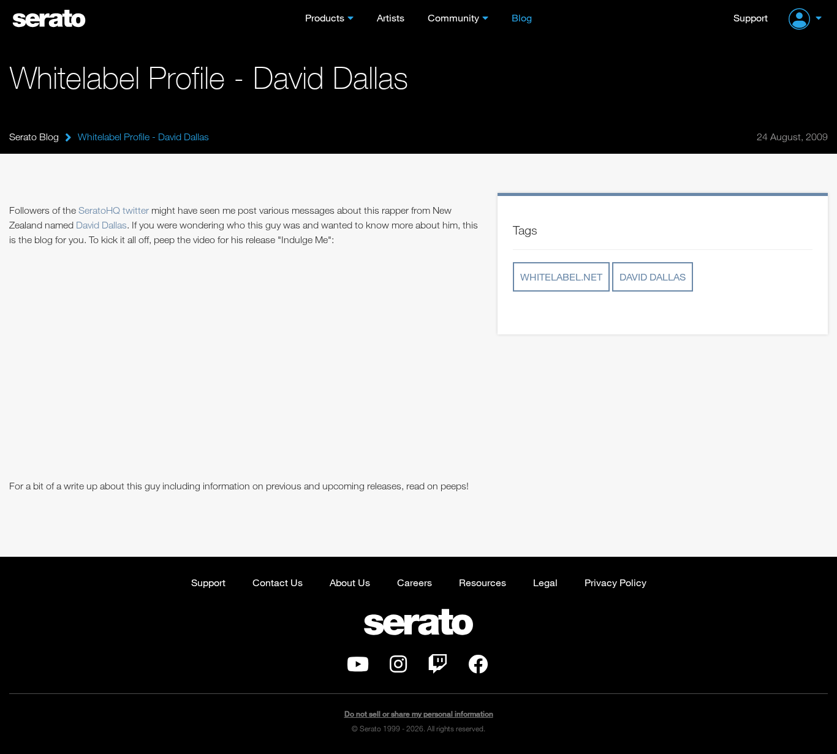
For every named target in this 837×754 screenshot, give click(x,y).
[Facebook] (478, 667)
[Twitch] (437, 667)
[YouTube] (358, 667)
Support (750, 17)
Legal (545, 582)
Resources (482, 582)
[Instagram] (398, 667)
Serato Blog (34, 136)
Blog (522, 17)
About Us (350, 582)
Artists (390, 17)
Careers (414, 582)
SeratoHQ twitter (113, 210)
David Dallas (101, 224)
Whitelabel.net (561, 276)
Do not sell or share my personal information (418, 713)
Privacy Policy (615, 582)
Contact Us (277, 582)
